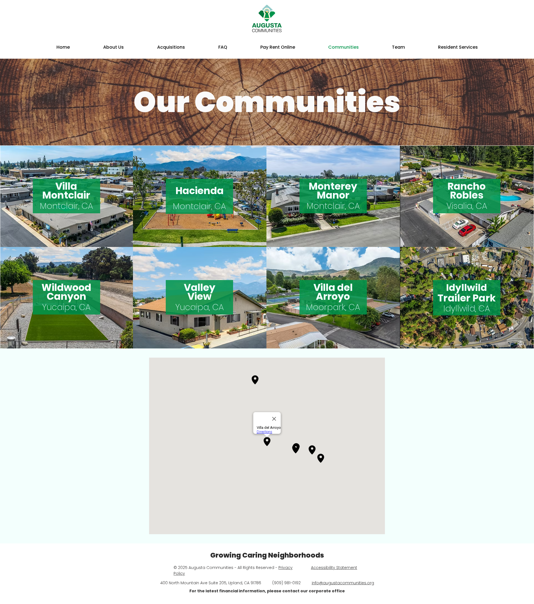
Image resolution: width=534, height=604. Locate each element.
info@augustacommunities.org (343, 583)
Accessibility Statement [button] (334, 567)
